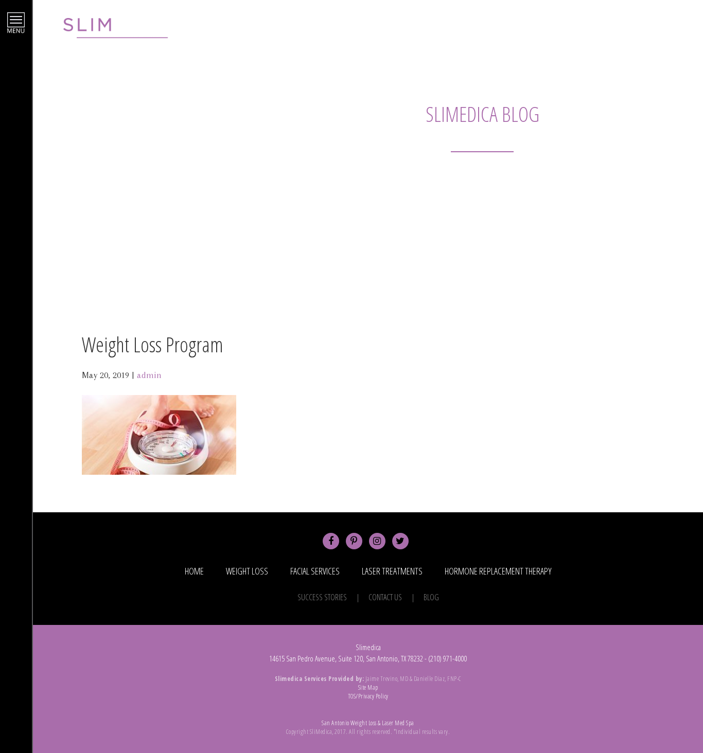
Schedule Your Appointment (520, 32)
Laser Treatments (392, 571)
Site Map (368, 687)
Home (194, 571)
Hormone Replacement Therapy (498, 571)
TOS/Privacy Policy (368, 696)
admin (149, 375)
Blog (431, 597)
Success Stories (322, 597)
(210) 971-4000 (631, 32)
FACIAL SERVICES (315, 571)
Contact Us (385, 597)
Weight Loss (247, 571)
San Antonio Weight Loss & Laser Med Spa (368, 723)
